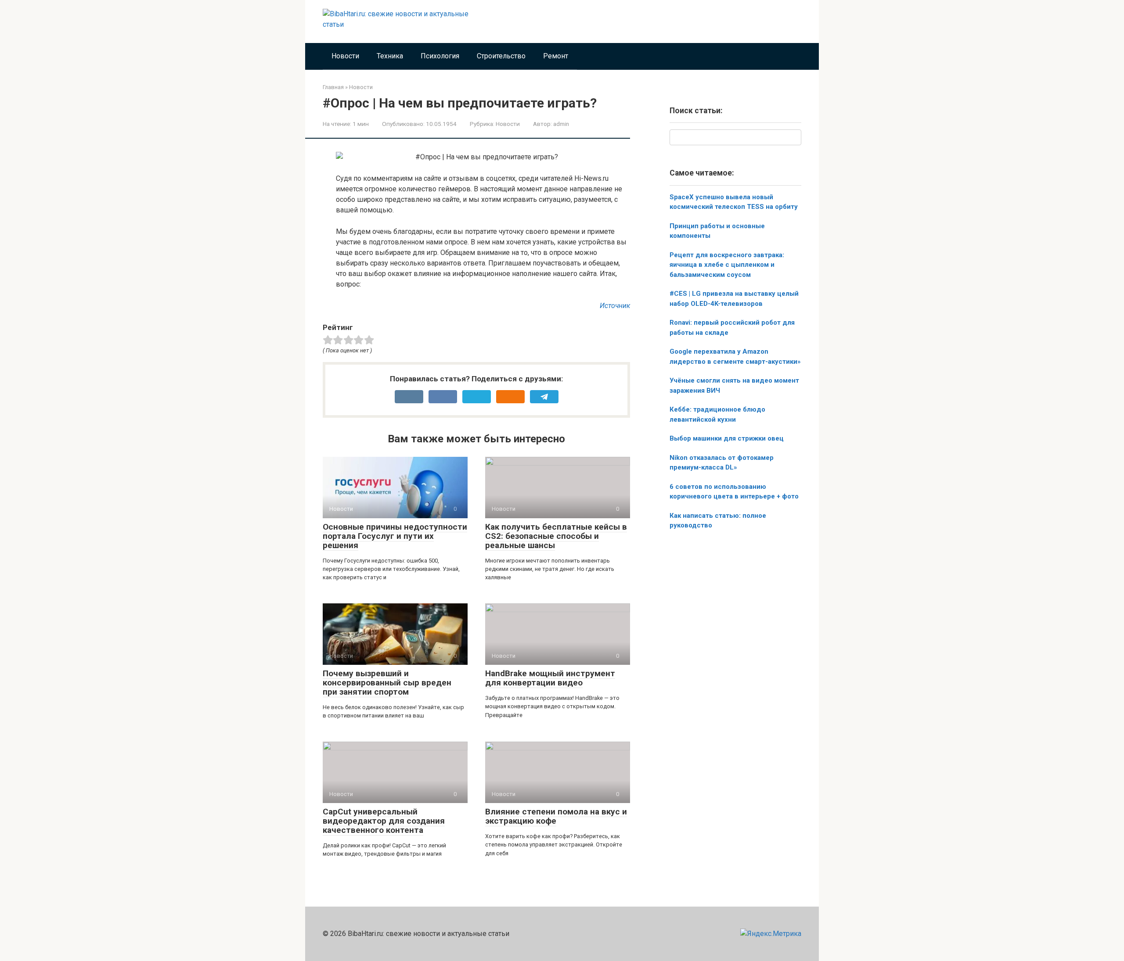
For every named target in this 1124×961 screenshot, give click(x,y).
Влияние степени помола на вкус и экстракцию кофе (556, 816)
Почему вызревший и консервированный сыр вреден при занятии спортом (387, 682)
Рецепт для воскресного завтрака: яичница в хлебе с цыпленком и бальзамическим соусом (727, 265)
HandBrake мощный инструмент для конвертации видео (550, 678)
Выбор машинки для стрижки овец (727, 438)
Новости (345, 56)
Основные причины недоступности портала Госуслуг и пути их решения (395, 536)
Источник (615, 305)
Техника (390, 56)
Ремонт (555, 56)
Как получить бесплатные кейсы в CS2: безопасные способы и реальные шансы (556, 536)
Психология (440, 56)
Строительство (501, 56)
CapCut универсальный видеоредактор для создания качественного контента (384, 821)
